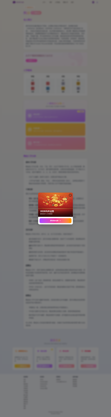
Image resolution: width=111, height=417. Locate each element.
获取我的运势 (54, 220)
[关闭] (70, 195)
